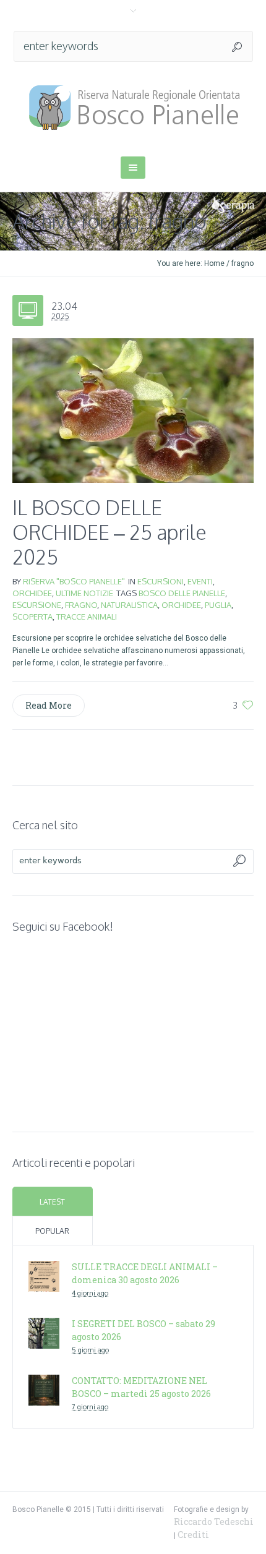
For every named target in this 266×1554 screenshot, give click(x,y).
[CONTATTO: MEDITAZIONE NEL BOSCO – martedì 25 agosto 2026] (43, 1388)
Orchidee (32, 593)
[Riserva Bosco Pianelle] (133, 107)
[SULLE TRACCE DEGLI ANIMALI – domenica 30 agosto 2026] (43, 1275)
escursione (36, 605)
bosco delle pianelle (182, 593)
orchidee (181, 605)
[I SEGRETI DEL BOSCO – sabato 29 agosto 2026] (43, 1332)
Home (214, 263)
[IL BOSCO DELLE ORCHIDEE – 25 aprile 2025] (133, 410)
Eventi (200, 581)
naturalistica (129, 605)
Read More (48, 705)
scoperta (32, 616)
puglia (218, 605)
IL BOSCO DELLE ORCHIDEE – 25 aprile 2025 (109, 532)
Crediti (193, 1534)
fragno (81, 605)
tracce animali (86, 616)
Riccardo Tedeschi (214, 1521)
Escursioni (160, 581)
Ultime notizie (84, 593)
